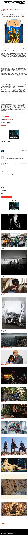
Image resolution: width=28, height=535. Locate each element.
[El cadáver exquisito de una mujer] (14, 222)
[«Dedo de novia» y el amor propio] (14, 285)
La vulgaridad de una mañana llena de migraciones (6, 347)
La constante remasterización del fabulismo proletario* (7, 247)
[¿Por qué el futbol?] (14, 262)
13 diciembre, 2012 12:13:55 (24, 150)
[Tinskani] (14, 376)
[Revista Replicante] (14, 2)
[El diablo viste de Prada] (14, 411)
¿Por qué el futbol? (3, 275)
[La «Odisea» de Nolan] (14, 446)
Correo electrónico (4, 190)
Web (2, 193)
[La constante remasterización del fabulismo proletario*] (14, 240)
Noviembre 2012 (11, 119)
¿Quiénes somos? (3, 532)
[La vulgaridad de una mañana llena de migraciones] (14, 340)
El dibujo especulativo (3, 330)
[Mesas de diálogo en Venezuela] (14, 357)
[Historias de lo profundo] (14, 487)
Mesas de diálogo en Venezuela (4, 364)
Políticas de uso (3, 533)
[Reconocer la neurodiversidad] (14, 428)
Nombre (2, 187)
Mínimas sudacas (7, 119)
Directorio (8, 532)
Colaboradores (13, 532)
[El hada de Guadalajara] (14, 394)
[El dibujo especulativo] (14, 313)
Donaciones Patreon (10, 533)
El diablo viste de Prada (3, 418)
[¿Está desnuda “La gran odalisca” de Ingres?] (14, 465)
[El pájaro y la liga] (14, 509)
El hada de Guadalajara (3, 401)
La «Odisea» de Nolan (3, 455)
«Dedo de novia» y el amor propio (5, 293)
